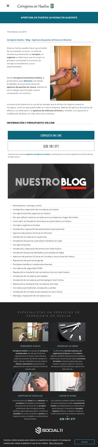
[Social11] (49, 430)
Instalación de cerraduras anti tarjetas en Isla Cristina (37, 291)
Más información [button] (56, 443)
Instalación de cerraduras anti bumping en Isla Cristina (38, 280)
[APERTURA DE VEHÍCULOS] (30, 390)
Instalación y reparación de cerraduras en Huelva (36, 209)
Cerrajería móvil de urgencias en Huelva (31, 213)
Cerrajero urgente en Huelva (26, 225)
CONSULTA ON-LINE (51, 135)
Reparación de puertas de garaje (28, 260)
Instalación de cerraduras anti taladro (30, 276)
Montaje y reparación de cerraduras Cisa (32, 295)
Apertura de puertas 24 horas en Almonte (32, 233)
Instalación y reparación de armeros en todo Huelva (37, 248)
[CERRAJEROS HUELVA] (30, 340)
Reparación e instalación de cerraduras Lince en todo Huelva (41, 272)
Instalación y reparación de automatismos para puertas (39, 229)
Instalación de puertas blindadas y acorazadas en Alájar (38, 252)
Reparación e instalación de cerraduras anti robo (35, 284)
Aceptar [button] (84, 442)
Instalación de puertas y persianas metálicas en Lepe (37, 240)
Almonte (28, 81)
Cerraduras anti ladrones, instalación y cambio (34, 287)
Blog (28, 40)
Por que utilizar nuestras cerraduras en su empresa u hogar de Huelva (45, 217)
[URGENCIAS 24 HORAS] (67, 340)
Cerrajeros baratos (22, 244)
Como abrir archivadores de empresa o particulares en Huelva (42, 221)
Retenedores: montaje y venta (27, 205)
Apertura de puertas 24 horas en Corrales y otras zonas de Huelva (43, 256)
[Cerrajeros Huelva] (38, 9)
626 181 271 (51, 146)
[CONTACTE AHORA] (67, 390)
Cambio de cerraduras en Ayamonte (30, 236)
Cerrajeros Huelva (15, 40)
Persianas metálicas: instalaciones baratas (32, 264)
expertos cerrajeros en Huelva (38, 154)
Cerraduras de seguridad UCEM (27, 268)
